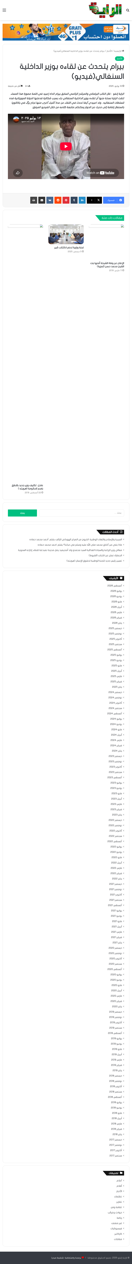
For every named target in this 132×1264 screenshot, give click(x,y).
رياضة (119, 1218)
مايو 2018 (117, 1113)
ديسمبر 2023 (115, 756)
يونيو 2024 (116, 724)
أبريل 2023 (116, 799)
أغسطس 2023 (114, 777)
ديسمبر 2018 (115, 1076)
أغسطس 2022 (114, 841)
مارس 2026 (116, 612)
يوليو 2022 (116, 847)
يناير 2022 (117, 879)
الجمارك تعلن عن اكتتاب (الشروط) (105, 555)
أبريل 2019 (117, 1054)
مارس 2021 (116, 932)
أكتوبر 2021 (116, 895)
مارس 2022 (116, 868)
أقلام (119, 1186)
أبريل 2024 (116, 735)
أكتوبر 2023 (115, 767)
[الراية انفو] (105, 10)
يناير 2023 (117, 815)
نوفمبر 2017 (115, 1145)
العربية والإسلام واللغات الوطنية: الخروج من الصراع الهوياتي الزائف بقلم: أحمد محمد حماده (75, 539)
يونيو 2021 (116, 916)
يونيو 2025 (116, 660)
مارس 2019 (116, 1060)
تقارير (119, 1202)
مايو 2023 (117, 793)
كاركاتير (118, 1234)
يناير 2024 (117, 751)
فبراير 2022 (116, 873)
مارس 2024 (116, 740)
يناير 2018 (117, 1134)
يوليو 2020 (116, 974)
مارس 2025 (116, 676)
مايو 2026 (117, 602)
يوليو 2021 (116, 911)
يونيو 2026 (116, 596)
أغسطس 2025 (114, 649)
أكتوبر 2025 (115, 639)
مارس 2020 (116, 996)
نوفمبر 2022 (115, 825)
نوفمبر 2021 (115, 889)
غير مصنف (116, 1223)
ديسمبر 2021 (115, 884)
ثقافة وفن (116, 1207)
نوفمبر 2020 (115, 953)
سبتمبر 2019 (115, 1028)
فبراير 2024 (116, 745)
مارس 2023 (116, 804)
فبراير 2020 (116, 1001)
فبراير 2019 (116, 1065)
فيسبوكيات (116, 1228)
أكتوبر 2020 (115, 958)
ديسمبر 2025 (115, 628)
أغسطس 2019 (115, 1033)
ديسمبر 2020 (115, 948)
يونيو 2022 (116, 852)
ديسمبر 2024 (115, 692)
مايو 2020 (117, 985)
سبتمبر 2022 (115, 836)
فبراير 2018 (116, 1129)
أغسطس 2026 (114, 586)
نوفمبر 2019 (115, 1017)
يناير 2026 (117, 623)
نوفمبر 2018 (115, 1081)
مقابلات (118, 1239)
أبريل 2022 (116, 863)
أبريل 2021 (117, 926)
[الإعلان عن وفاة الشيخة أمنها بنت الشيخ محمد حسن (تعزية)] (106, 242)
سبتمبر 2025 (115, 644)
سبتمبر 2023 (115, 772)
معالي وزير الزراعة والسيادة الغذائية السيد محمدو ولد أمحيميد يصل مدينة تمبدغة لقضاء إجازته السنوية (70, 550)
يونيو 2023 (116, 788)
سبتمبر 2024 (115, 708)
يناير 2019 (117, 1070)
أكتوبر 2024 (115, 703)
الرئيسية (118, 51)
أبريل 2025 (116, 671)
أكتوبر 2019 (116, 1022)
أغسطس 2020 (114, 969)
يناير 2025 (117, 687)
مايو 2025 (117, 665)
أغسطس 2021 (115, 905)
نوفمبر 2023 (115, 761)
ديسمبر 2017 (115, 1140)
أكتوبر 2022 (115, 831)
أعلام (119, 1180)
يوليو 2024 (116, 719)
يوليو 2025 (116, 655)
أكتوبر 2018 (116, 1086)
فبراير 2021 (116, 937)
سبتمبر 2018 (115, 1092)
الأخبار (109, 51)
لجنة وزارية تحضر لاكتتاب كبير (69, 247)
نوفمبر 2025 (115, 634)
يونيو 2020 (116, 980)
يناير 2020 (117, 1006)
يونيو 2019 (116, 1044)
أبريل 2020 (116, 990)
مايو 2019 (117, 1049)
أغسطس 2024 (114, 713)
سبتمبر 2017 (115, 1156)
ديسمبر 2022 (115, 820)
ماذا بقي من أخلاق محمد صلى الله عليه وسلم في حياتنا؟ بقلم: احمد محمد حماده (80, 545)
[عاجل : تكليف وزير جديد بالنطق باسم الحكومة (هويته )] (25, 353)
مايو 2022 (117, 857)
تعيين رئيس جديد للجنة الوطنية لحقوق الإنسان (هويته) (94, 561)
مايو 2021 (117, 921)
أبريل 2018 (117, 1118)
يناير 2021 (117, 942)
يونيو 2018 (116, 1108)
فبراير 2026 (116, 618)
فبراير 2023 (116, 809)
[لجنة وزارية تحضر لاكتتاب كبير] (66, 234)
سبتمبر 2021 (115, 900)
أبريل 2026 (116, 607)
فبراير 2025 (116, 681)
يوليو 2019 (116, 1038)
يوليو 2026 (116, 591)
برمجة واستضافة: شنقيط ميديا (66, 1258)
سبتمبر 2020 (115, 964)
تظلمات (118, 1196)
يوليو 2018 (116, 1102)
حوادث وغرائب (115, 1212)
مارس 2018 (116, 1124)
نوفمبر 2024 (115, 697)
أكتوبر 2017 (116, 1150)
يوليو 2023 (116, 783)
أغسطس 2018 (115, 1097)
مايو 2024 (116, 729)
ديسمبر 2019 (115, 1012)
